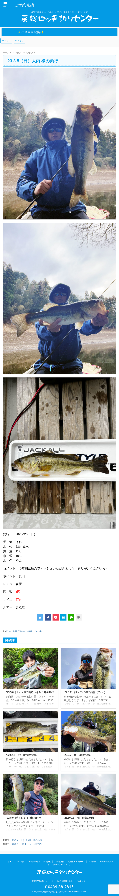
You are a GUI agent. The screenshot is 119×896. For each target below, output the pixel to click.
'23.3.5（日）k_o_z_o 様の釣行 (28, 844)
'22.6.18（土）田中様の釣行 (21, 755)
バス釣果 (37, 631)
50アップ (6, 41)
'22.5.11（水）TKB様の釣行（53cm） (85, 692)
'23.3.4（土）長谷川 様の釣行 (27, 840)
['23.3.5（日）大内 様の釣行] (63, 617)
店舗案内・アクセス (76, 861)
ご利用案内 (59, 861)
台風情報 (92, 861)
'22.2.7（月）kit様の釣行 (77, 755)
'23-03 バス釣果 (25, 631)
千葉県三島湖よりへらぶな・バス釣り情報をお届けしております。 (59, 881)
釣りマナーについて (61, 864)
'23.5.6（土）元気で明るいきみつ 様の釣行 (30, 692)
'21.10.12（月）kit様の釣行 (79, 817)
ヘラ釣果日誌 (34, 861)
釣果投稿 (47, 861)
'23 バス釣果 (11, 631)
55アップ (19, 41)
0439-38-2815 (60, 886)
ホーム (10, 861)
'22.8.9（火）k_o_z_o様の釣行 (23, 817)
